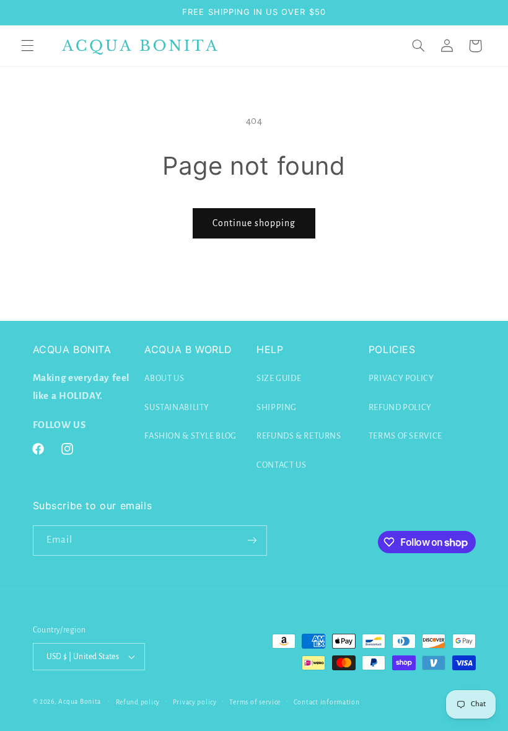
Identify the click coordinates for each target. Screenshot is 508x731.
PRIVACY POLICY (401, 378)
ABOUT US (164, 378)
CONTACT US (281, 465)
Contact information (327, 702)
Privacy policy (195, 702)
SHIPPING (276, 407)
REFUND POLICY (400, 407)
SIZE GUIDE (278, 378)
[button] (27, 46)
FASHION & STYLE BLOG (190, 435)
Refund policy (138, 702)
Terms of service (255, 702)
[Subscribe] (251, 540)
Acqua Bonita (79, 701)
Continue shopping (254, 223)
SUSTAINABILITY (176, 407)
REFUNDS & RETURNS (298, 435)
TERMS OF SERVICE (405, 435)
